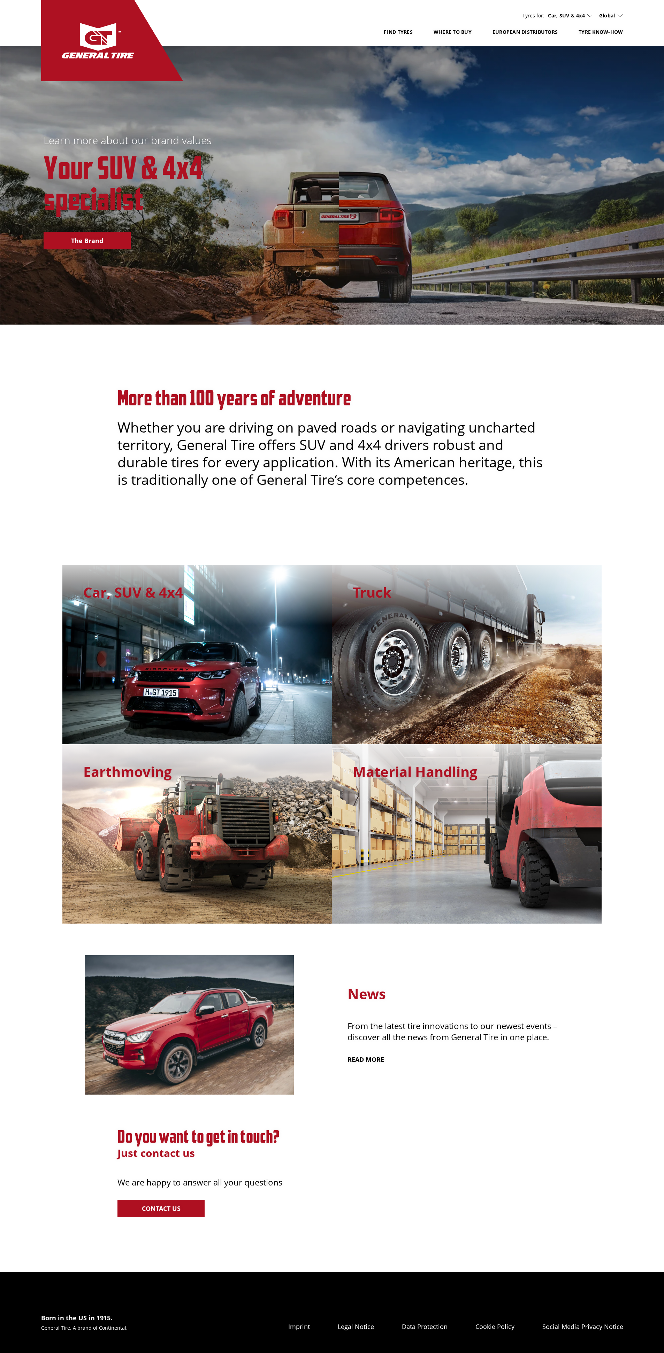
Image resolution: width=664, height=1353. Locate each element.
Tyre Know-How (601, 32)
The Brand (87, 240)
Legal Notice (356, 1326)
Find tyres (398, 32)
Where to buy (453, 32)
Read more (366, 1059)
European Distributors (525, 32)
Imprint (299, 1326)
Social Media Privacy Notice (582, 1326)
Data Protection (425, 1326)
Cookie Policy (494, 1326)
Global (607, 15)
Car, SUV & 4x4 (566, 15)
